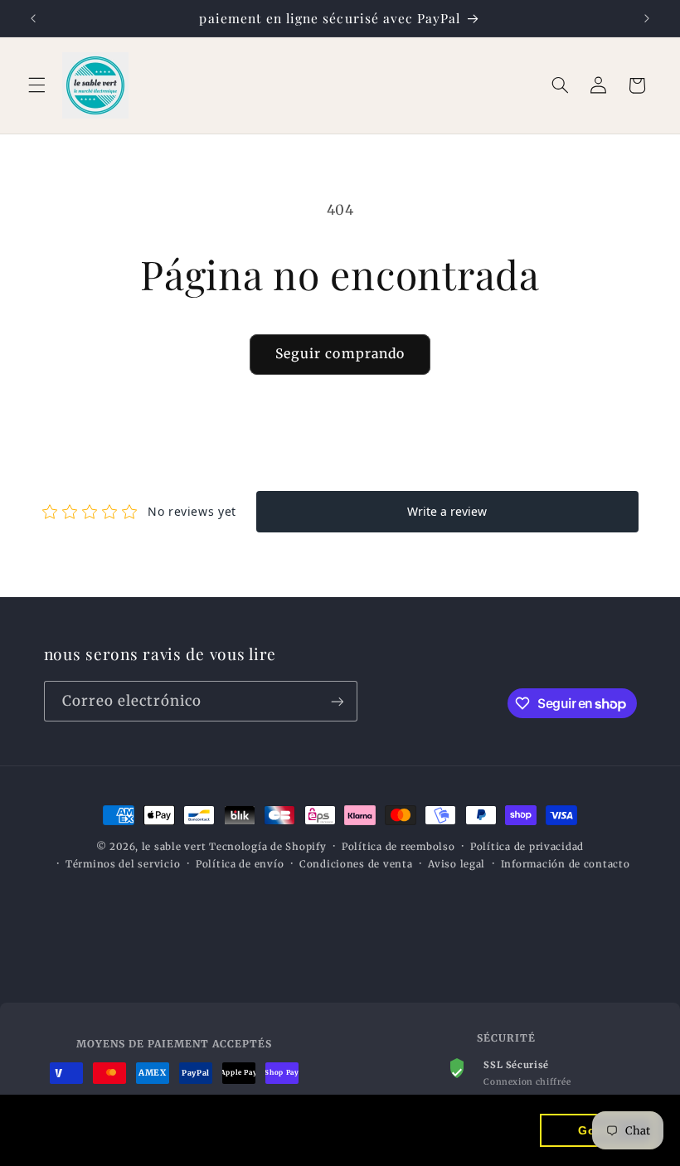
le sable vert (174, 847)
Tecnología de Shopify (267, 847)
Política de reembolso (398, 847)
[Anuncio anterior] (33, 18)
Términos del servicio (123, 864)
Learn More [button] (63, 1140)
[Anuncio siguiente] (647, 18)
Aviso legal (456, 864)
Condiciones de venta (356, 864)
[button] (36, 85)
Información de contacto (565, 864)
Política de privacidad (527, 847)
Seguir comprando (340, 354)
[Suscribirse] (337, 701)
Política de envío (240, 864)
